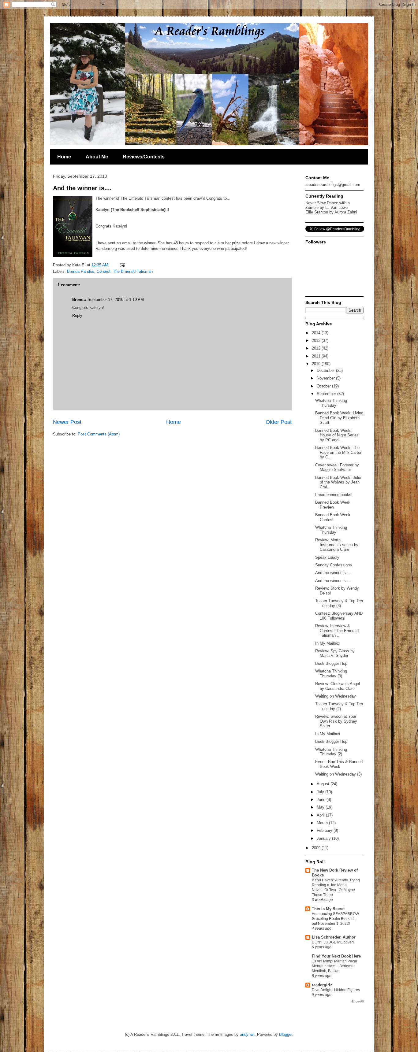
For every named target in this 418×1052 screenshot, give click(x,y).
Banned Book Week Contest (332, 517)
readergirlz (322, 985)
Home (64, 156)
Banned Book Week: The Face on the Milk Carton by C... (338, 452)
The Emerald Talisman (133, 271)
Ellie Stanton (316, 212)
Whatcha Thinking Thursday (331, 403)
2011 (317, 356)
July (321, 792)
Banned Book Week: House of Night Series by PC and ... (337, 435)
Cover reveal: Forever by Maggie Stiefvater (337, 467)
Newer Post (67, 422)
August (323, 784)
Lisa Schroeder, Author (334, 937)
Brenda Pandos (80, 271)
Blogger (285, 1034)
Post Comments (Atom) (99, 434)
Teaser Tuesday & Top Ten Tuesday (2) (339, 706)
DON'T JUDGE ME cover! (333, 942)
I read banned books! (334, 494)
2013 (317, 340)
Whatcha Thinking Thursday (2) (331, 752)
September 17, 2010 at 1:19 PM (116, 299)
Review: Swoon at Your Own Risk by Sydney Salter (336, 721)
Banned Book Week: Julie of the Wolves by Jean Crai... (338, 482)
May (321, 807)
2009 (317, 848)
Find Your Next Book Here (336, 956)
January (324, 838)
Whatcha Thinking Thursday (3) (331, 673)
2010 (317, 363)
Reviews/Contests (144, 156)
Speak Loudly (327, 557)
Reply (77, 315)
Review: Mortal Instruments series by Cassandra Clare (336, 545)
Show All (358, 1001)
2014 (317, 333)
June (322, 799)
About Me (97, 156)
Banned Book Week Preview (332, 504)
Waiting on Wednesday (335, 696)
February (325, 830)
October (324, 386)
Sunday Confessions (333, 565)
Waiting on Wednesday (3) (338, 774)
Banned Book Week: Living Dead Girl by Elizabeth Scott (339, 418)
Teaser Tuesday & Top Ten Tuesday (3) (339, 603)
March (323, 822)
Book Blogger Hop (331, 663)
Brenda (79, 299)
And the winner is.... (82, 188)
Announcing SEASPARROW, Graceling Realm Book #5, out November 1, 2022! (336, 919)
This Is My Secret (328, 908)
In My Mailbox (327, 643)
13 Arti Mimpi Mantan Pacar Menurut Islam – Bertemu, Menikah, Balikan (334, 966)
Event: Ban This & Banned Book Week (339, 764)
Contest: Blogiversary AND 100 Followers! (339, 615)
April (321, 815)
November (326, 378)
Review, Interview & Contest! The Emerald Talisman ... (337, 631)
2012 (317, 348)
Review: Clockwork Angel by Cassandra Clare (337, 686)
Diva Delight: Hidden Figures (336, 990)
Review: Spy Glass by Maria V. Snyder (335, 653)
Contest (103, 271)
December (326, 370)
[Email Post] (121, 265)
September (327, 393)
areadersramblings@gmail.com (332, 184)
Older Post (279, 422)
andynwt (247, 1034)
